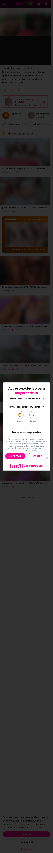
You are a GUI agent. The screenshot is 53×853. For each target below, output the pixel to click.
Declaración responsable (26, 432)
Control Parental (33, 465)
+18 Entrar (15, 456)
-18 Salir (37, 456)
